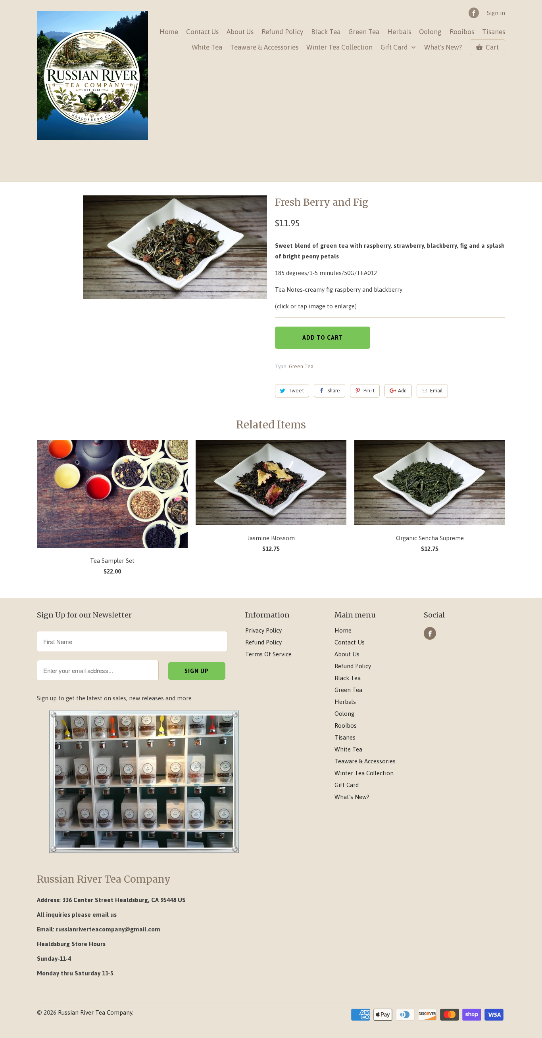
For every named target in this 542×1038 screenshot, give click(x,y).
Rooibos (462, 32)
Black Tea (325, 32)
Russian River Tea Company (95, 1012)
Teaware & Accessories (264, 47)
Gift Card (395, 47)
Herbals (399, 32)
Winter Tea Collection (339, 47)
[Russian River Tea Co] (92, 76)
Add (402, 391)
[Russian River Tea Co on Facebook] (474, 13)
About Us (240, 32)
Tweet (296, 391)
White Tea (207, 47)
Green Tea (363, 32)
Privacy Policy (263, 630)
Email (436, 391)
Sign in (496, 13)
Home (169, 32)
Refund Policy (282, 32)
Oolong (430, 32)
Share (333, 391)
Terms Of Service (268, 654)
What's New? (443, 47)
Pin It (369, 391)
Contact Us (202, 32)
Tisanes (493, 32)
